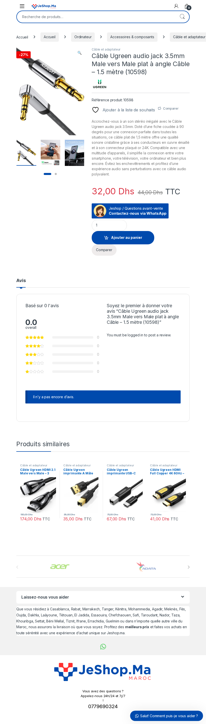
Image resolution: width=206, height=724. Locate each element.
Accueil (22, 37)
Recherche (182, 17)
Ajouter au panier (126, 237)
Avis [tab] (21, 280)
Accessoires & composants (132, 37)
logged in (135, 335)
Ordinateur (83, 37)
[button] (79, 53)
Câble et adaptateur (106, 49)
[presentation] (188, 567)
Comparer (171, 108)
